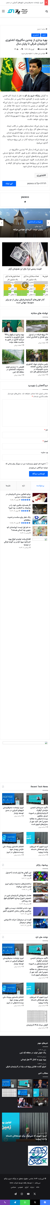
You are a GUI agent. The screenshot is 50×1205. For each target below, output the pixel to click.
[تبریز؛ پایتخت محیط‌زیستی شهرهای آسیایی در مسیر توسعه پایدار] (13, 799)
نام (46, 430)
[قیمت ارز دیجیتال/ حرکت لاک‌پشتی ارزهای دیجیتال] (40, 923)
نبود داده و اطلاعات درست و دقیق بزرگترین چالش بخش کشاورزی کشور (17, 909)
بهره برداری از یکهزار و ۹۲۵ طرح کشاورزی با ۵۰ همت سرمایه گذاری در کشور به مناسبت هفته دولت (14, 338)
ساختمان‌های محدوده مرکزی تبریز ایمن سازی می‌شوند (18, 885)
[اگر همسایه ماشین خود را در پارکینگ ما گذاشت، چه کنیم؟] (40, 509)
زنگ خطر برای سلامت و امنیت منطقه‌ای (19, 519)
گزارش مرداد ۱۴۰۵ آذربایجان (37, 1025)
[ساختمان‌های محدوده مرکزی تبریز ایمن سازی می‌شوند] (40, 887)
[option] (25, 223)
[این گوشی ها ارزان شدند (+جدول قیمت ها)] (40, 876)
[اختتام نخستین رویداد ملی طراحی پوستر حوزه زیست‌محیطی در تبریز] (13, 838)
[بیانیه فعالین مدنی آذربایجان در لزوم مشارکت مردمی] (40, 497)
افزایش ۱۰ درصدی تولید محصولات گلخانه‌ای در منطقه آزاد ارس (15, 369)
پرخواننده (40, 485)
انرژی (26, 1187)
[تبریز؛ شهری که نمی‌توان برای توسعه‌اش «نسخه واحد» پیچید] (37, 838)
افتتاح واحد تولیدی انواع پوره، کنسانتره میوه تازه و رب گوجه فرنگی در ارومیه (17, 542)
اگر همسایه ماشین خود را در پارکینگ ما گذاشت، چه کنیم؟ (19, 506)
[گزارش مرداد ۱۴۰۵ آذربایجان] (37, 1016)
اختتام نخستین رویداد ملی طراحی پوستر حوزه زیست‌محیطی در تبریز (13, 849)
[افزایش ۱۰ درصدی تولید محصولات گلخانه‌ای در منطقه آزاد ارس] (13, 356)
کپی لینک (9, 183)
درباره (32, 1187)
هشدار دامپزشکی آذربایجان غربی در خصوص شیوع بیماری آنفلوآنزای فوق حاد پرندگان (17, 898)
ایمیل (45, 441)
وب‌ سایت (44, 452)
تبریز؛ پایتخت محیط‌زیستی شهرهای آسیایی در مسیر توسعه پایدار (13, 810)
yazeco (42, 49)
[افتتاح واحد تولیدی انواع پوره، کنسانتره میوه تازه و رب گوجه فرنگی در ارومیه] (40, 637)
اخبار (38, 29)
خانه (44, 29)
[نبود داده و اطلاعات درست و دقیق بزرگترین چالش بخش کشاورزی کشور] (40, 912)
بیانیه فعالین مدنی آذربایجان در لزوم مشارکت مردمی (18, 495)
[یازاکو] (17, 11)
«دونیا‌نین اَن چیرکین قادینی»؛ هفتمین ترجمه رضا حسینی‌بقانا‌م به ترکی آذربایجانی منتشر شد (26, 230)
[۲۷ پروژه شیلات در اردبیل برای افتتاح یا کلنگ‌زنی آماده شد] (37, 326)
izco (11, 1183)
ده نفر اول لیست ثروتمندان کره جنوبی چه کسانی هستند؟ (19, 529)
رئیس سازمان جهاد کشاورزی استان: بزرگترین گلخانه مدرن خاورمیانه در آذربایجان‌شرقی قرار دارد (37, 368)
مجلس (13, 1187)
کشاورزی (36, 35)
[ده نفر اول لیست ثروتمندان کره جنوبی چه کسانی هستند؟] (40, 531)
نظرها (8, 485)
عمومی (20, 1187)
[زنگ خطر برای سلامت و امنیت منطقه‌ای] (40, 520)
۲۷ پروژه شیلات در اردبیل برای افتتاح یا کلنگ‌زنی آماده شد (37, 337)
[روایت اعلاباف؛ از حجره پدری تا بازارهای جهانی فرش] (40, 1102)
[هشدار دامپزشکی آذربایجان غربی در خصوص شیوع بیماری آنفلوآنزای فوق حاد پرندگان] (40, 898)
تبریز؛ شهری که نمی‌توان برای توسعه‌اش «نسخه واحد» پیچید (39, 849)
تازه (23, 485)
